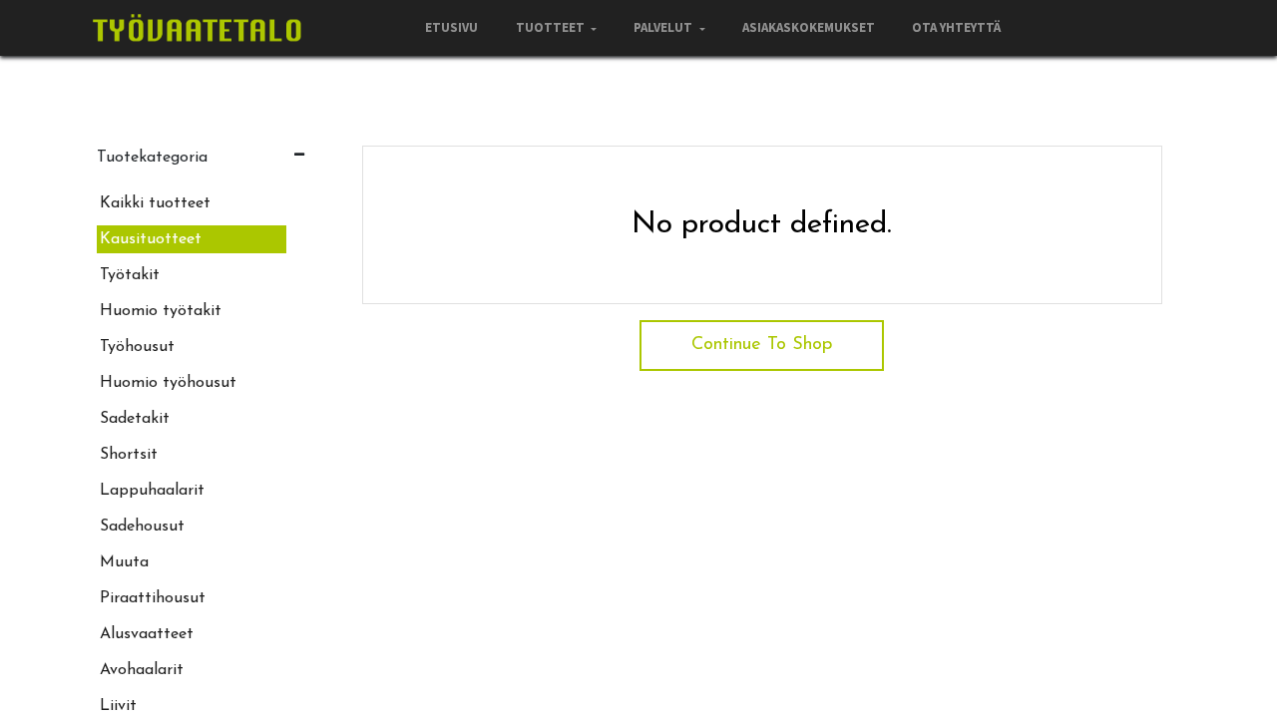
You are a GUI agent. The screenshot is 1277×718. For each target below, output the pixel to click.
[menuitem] (451, 28)
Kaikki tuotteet (155, 203)
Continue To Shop (761, 345)
